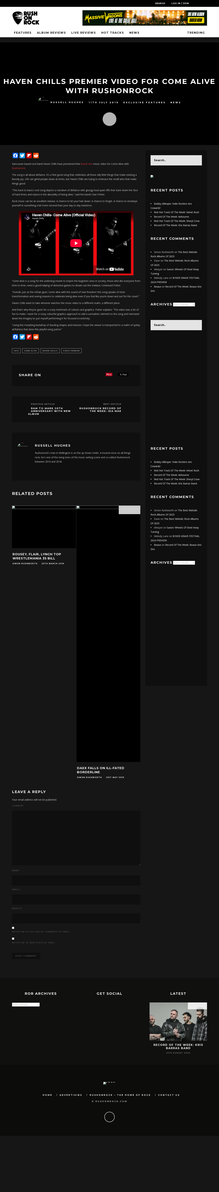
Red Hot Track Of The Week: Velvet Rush (176, 212)
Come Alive (30, 351)
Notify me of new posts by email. (34, 942)
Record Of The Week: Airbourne (171, 216)
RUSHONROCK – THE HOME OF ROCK (120, 1095)
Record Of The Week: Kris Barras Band (175, 225)
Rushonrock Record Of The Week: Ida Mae (100, 410)
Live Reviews (83, 32)
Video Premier (71, 351)
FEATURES (23, 32)
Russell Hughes (67, 102)
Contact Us (169, 1095)
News (134, 32)
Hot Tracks (112, 32)
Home (47, 1095)
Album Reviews (51, 32)
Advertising (71, 1095)
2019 (16, 351)
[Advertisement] (176, 388)
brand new (87, 163)
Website (17, 908)
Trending (195, 32)
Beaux (157, 286)
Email (16, 889)
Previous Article (43, 404)
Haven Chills (50, 351)
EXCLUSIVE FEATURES (144, 102)
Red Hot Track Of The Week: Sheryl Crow (176, 221)
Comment (18, 806)
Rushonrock (18, 168)
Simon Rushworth (24, 564)
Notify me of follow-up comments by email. (41, 931)
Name (16, 870)
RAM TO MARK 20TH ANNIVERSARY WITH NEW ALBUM (49, 411)
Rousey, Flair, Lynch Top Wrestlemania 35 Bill (36, 556)
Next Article (112, 404)
